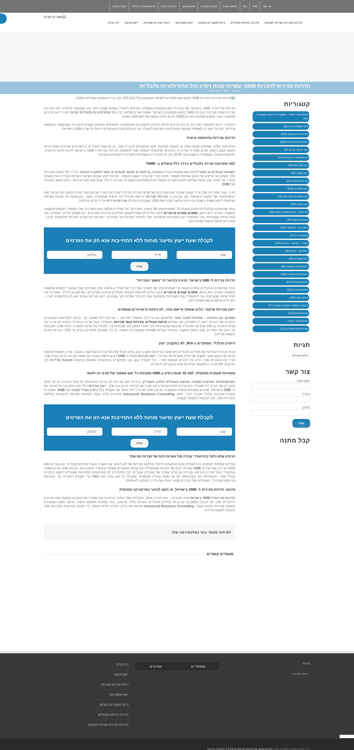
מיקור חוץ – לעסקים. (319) (294, 227)
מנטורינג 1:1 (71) (299, 235)
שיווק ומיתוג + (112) (297, 321)
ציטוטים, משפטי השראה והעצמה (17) (288, 305)
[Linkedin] (90, 5)
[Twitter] (107, 5)
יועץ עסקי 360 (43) (298, 165)
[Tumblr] (115, 530)
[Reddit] (95, 530)
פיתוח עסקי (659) (299, 297)
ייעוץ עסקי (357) (299, 173)
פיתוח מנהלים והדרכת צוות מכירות (140, 322)
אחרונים (156, 666)
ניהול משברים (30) (298, 258)
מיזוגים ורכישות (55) (297, 219)
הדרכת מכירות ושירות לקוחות (108, 724)
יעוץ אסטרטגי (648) (297, 188)
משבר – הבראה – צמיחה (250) (291, 243)
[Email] (82, 5)
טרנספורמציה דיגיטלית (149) (293, 157)
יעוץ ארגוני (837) (299, 204)
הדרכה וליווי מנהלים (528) (294, 134)
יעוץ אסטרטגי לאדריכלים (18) (292, 196)
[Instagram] (99, 5)
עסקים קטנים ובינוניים (181, 213)
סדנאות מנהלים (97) (297, 282)
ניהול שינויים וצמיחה (114, 684)
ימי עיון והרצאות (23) (297, 180)
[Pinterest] (121, 530)
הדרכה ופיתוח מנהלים (113, 714)
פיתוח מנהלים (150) (297, 289)
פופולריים (198, 666)
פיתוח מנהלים (300, 355)
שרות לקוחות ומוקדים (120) (294, 328)
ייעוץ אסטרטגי (118, 694)
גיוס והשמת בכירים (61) (296, 126)
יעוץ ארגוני (214, 90)
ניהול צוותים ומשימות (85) (294, 266)
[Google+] (108, 530)
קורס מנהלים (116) (298, 313)
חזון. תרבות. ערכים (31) (296, 149)
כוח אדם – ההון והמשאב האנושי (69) (288, 212)
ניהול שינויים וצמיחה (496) (294, 274)
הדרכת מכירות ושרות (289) (294, 142)
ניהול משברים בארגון (114, 704)
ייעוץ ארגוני (121, 674)
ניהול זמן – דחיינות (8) (296, 251)
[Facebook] (134, 530)
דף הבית (122, 664)
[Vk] (88, 530)
